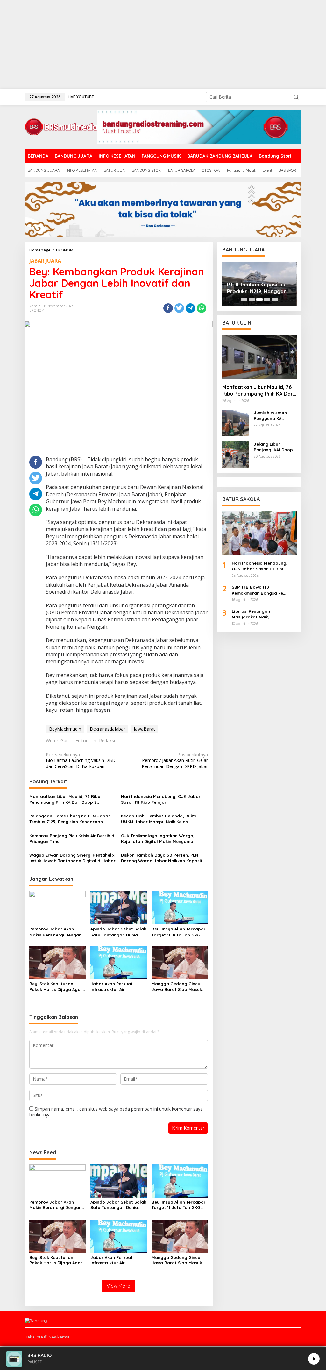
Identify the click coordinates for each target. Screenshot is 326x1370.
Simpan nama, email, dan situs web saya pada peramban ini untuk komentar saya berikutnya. (116, 1112)
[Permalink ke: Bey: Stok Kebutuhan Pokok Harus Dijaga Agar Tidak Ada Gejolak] (57, 962)
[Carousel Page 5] (275, 299)
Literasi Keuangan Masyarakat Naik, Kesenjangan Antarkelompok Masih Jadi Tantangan (262, 614)
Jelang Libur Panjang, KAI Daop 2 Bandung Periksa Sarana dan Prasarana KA (275, 447)
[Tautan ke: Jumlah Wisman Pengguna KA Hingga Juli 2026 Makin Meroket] (235, 422)
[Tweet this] (179, 308)
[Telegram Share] (190, 308)
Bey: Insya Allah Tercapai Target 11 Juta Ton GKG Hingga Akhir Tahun (178, 931)
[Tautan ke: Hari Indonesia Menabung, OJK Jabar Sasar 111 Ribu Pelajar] (259, 533)
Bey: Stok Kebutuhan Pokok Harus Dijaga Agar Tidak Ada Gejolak (55, 986)
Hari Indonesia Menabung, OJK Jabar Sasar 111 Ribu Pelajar (161, 799)
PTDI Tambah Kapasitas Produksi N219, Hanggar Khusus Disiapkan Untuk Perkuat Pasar (256, 288)
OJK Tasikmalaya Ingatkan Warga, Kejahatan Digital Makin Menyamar (158, 838)
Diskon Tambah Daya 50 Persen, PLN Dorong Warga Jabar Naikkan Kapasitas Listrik (164, 858)
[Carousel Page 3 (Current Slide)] (259, 299)
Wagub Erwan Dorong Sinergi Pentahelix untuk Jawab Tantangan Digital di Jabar (72, 857)
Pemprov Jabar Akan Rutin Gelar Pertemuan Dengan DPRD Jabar (175, 760)
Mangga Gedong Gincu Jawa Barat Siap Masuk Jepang (177, 986)
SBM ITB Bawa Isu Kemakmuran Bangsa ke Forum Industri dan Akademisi (263, 590)
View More (118, 1286)
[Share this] (168, 308)
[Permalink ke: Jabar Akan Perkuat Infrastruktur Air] (118, 962)
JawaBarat (144, 729)
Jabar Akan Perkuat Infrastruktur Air (111, 986)
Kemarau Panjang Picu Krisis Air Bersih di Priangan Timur (72, 838)
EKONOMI (37, 310)
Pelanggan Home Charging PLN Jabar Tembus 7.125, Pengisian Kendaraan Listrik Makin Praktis (69, 818)
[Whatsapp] (201, 308)
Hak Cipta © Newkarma (47, 1337)
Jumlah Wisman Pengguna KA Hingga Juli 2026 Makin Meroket (271, 415)
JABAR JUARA (45, 260)
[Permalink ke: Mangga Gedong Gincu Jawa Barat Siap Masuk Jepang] (180, 962)
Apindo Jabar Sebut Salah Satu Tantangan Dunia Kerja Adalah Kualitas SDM (118, 931)
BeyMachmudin (65, 729)
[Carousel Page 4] (267, 299)
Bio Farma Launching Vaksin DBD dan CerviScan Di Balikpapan (81, 760)
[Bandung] (61, 126)
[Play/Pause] (314, 1359)
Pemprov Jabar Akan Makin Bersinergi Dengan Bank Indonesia (55, 931)
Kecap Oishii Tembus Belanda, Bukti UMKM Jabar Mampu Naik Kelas (158, 818)
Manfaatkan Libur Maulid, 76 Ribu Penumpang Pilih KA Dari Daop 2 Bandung (64, 799)
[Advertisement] (163, 44)
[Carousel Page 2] (252, 299)
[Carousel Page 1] (244, 299)
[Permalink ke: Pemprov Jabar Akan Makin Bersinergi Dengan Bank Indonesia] (57, 907)
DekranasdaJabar (107, 729)
